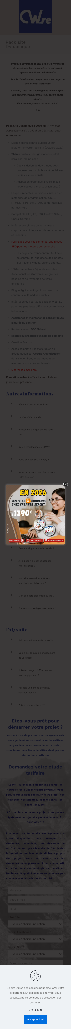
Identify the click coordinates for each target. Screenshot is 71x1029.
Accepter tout (35, 1019)
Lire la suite (35, 1009)
